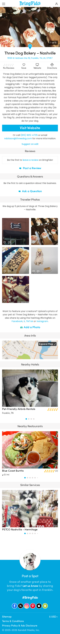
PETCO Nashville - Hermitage (20, 529)
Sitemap (7, 616)
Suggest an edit (30, 144)
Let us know (30, 586)
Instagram (42, 321)
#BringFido (30, 597)
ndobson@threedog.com (18, 138)
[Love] (4, 242)
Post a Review (31, 168)
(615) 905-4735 (29, 135)
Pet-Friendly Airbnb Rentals (18, 409)
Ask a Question (31, 191)
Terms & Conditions (13, 621)
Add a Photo (31, 327)
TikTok (29, 321)
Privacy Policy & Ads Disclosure (19, 625)
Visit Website (30, 128)
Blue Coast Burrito (13, 470)
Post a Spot (30, 576)
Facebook (17, 321)
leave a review (30, 160)
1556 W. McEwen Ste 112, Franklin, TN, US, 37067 (30, 58)
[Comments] (9, 242)
